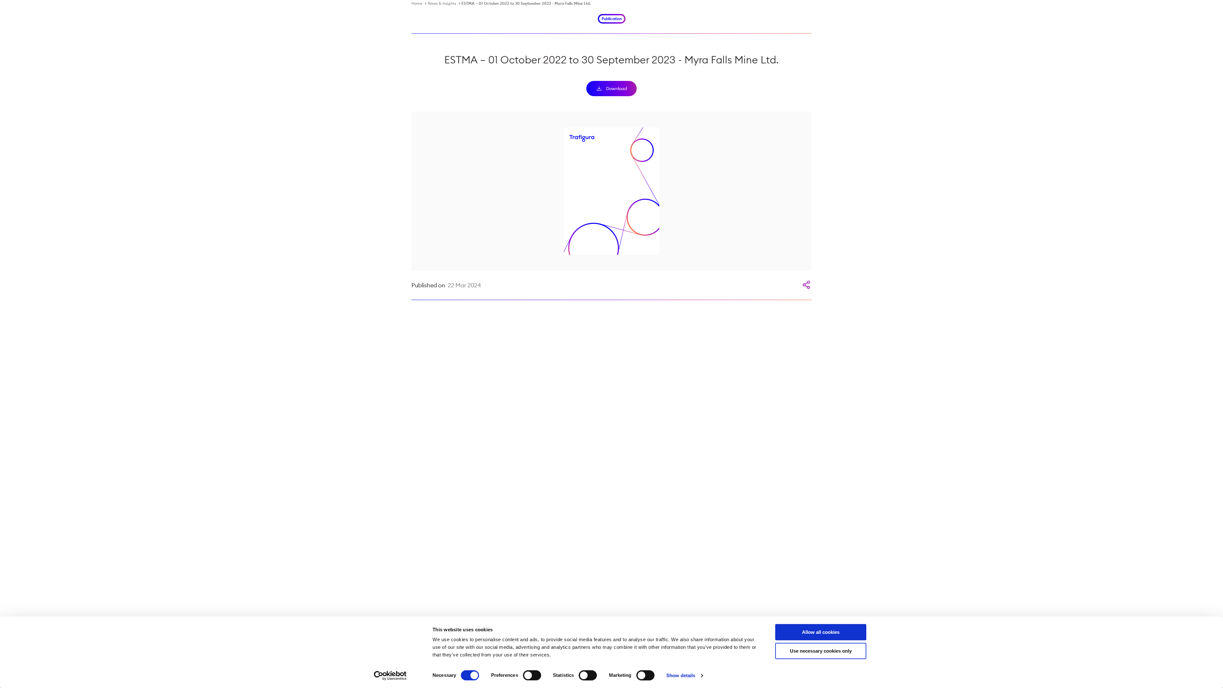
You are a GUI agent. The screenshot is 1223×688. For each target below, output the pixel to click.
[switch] (532, 675)
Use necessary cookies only (821, 651)
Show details (680, 675)
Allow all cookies (821, 632)
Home (416, 3)
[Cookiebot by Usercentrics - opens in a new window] (390, 675)
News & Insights (442, 3)
